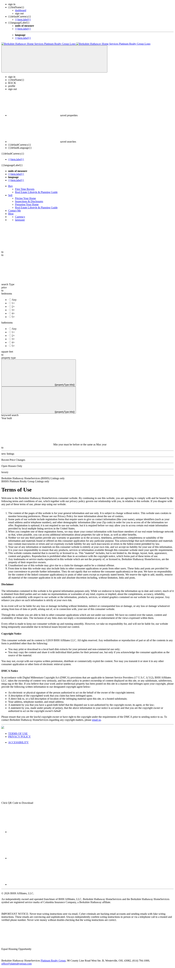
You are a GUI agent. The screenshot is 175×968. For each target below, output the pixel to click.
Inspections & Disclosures (29, 201)
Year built (6, 418)
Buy (10, 186)
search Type (7, 284)
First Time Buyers (24, 189)
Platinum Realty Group (53, 960)
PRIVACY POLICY (19, 736)
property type (8, 357)
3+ (13, 309)
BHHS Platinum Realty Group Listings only (25, 481)
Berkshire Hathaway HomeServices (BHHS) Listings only (33, 478)
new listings (7, 453)
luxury (4, 472)
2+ (13, 306)
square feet (7, 351)
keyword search (9, 415)
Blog (11, 213)
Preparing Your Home (27, 204)
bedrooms (6, 293)
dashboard (20, 10)
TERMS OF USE (18, 733)
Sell (10, 195)
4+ (13, 313)
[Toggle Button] (54, 59)
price (4, 287)
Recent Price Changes (13, 459)
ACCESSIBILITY (18, 742)
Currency (20, 216)
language (20, 219)
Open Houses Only (11, 466)
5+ (13, 316)
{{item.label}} (23, 19)
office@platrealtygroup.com (16, 963)
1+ (13, 303)
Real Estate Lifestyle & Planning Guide (36, 192)
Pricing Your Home (25, 198)
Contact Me (14, 210)
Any (14, 299)
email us (96, 719)
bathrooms (7, 322)
